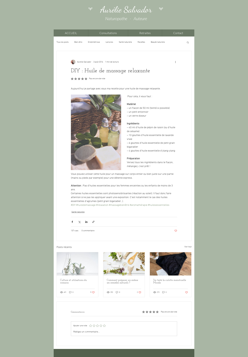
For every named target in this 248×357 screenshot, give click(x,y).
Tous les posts (63, 42)
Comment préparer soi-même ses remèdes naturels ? (122, 281)
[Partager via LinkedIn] (86, 221)
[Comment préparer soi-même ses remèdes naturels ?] (124, 264)
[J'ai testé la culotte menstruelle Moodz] (170, 264)
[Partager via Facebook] (72, 221)
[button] (187, 42)
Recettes (141, 42)
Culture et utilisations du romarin (73, 281)
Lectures (109, 42)
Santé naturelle (125, 42)
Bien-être (78, 42)
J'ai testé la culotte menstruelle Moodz (169, 281)
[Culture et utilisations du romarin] (77, 264)
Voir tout (187, 247)
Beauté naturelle (158, 42)
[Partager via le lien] (93, 221)
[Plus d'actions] (175, 62)
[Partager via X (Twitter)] (79, 221)
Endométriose (94, 42)
